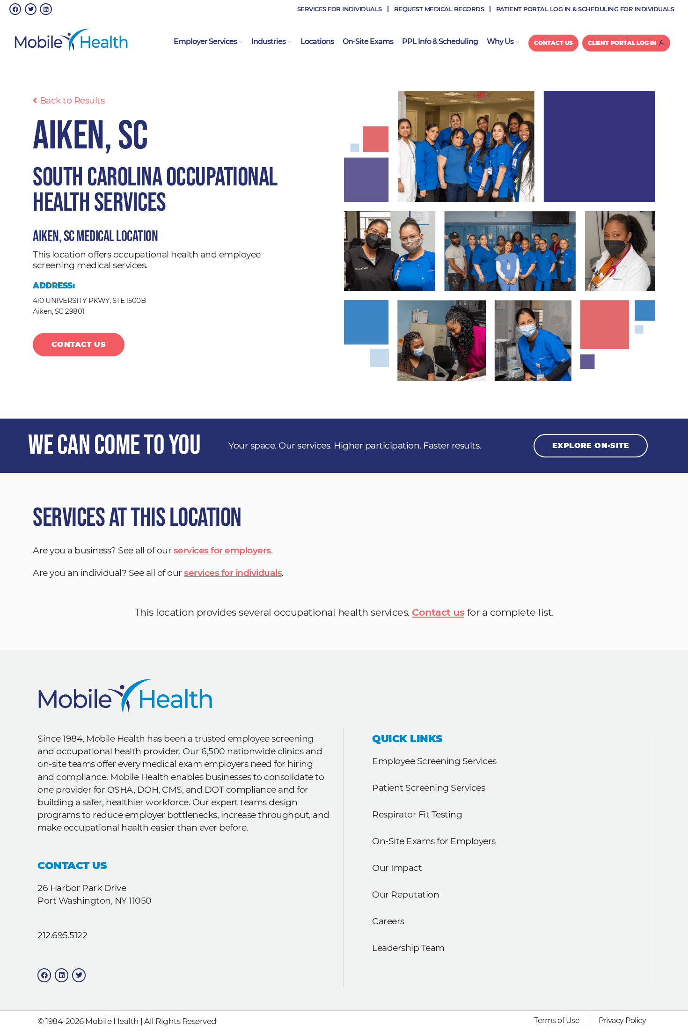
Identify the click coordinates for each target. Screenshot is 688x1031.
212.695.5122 (62, 935)
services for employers (222, 550)
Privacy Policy (622, 1020)
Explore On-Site (590, 445)
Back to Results (72, 100)
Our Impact (397, 867)
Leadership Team (408, 947)
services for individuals (233, 572)
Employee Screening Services (434, 760)
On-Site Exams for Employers (434, 841)
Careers (388, 921)
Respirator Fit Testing (417, 814)
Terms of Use (556, 1020)
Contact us (438, 612)
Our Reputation (405, 894)
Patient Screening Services (428, 787)
